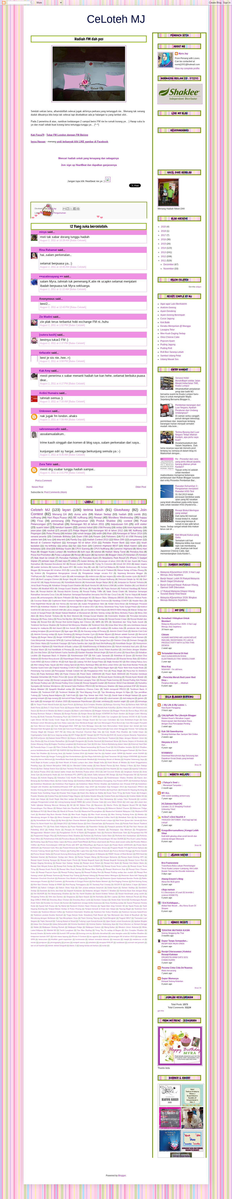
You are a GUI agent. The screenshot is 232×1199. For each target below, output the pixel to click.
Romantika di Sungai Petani (77, 881)
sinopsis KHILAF (106, 942)
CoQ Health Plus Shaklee (116, 732)
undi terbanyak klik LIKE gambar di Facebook (82, 141)
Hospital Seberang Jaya (134, 759)
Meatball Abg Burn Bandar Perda (53, 814)
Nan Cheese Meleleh (77, 820)
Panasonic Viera (112, 823)
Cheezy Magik (37, 732)
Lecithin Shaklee (124, 585)
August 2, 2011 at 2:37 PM (54, 343)
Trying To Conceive (103, 564)
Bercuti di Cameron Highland (46, 542)
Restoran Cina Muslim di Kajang (71, 878)
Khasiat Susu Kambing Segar (43, 793)
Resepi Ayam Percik (69, 860)
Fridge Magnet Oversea (98, 601)
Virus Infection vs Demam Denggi (133, 924)
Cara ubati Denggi (117, 729)
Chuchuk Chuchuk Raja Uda (88, 732)
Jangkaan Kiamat (131, 772)
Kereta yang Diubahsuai (105, 659)
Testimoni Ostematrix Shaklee (78, 912)
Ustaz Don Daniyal (41, 924)
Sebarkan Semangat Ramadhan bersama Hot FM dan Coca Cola (92, 594)
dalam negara (141, 564)
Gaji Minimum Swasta (79, 750)
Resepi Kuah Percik (47, 869)
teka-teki (61, 539)
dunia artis (80, 514)
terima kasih (93, 510)
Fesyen (97, 536)
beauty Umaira (37, 933)
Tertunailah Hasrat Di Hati (174, 653)
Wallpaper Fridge (75, 927)
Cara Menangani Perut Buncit (109, 723)
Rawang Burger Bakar (87, 677)
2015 (164, 243)
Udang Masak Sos (169, 359)
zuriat (104, 946)
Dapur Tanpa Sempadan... (174, 941)
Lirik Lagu (130, 802)
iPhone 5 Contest (79, 936)
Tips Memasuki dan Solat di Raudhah (123, 915)
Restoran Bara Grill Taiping (132, 875)
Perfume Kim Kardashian (125, 836)
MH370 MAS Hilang (118, 610)
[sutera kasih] (47, 334)
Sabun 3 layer (132, 884)
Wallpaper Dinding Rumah (53, 927)
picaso (67, 942)
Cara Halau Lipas (64, 723)
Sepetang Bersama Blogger (130, 573)
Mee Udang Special (67, 665)
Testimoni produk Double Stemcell (48, 915)
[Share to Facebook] (74, 209)
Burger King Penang (84, 637)
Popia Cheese (69, 674)
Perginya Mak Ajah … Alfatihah (174, 683)
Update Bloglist (140, 921)
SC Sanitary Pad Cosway (100, 884)
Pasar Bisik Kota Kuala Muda (131, 668)
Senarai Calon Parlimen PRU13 (78, 686)
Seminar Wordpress (52, 686)
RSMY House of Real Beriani (120, 854)
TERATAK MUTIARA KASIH (175, 930)
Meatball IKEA (48, 588)
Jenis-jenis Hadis (50, 775)
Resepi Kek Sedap (65, 866)
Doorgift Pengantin (76, 741)
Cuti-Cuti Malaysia (107, 567)
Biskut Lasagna (64, 711)
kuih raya (85, 552)
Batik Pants (35, 708)
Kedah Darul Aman (116, 604)
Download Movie (112, 741)
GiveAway (122, 510)
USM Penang (104, 527)
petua (65, 546)
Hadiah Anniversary (128, 567)
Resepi (98, 517)
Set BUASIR (39, 894)
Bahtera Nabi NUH (136, 704)
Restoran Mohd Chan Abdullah (121, 683)
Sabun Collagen (48, 888)
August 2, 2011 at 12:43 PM (55, 307)
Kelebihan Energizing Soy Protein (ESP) (111, 781)
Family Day (76, 539)
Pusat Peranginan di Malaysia (92, 854)
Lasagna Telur (167, 329)
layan (66, 510)
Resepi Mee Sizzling (93, 869)
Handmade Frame (38, 756)
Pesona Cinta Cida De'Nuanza (176, 968)
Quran (70, 677)
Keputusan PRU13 (136, 787)
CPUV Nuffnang (101, 548)
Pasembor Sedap (96, 827)
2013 (164, 252)
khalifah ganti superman (61, 939)
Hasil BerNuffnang (104, 643)
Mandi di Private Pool (69, 811)
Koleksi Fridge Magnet (71, 796)
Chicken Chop (120, 640)
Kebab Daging (47, 778)
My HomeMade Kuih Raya (44, 820)
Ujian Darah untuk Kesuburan (118, 921)
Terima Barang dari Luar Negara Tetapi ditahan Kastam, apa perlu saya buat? (187, 436)
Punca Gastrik (141, 851)
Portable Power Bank (114, 542)
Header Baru (138, 601)
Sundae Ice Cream (52, 903)
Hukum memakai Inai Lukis (127, 646)
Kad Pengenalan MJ (128, 775)
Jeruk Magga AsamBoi (85, 649)
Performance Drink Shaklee (68, 836)
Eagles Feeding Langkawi (62, 744)
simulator (92, 942)
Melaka (141, 814)
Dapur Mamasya (170, 978)
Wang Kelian (109, 927)
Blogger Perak (119, 711)
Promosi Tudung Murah (41, 851)
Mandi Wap (52, 811)
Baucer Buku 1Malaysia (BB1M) (109, 598)
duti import (57, 628)
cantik (137, 514)
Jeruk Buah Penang (39, 585)
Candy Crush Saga (56, 720)
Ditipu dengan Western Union (131, 738)
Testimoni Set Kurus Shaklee (43, 625)
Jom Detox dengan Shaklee (134, 649)
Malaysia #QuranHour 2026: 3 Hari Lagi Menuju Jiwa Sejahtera (180, 573)
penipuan (43, 942)
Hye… (164, 745)
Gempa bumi (110, 750)
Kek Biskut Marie (48, 781)
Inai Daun (87, 769)
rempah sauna (79, 942)
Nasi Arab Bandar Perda (133, 665)
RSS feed (140, 854)
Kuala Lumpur (84, 799)
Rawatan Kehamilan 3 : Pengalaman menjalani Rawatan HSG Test (186, 489)
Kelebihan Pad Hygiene (65, 784)
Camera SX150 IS (129, 717)
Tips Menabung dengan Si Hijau (115, 692)
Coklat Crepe (138, 732)
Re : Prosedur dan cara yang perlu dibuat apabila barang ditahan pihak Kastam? (187, 463)
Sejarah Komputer (74, 891)
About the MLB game (170, 882)
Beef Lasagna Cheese (49, 579)
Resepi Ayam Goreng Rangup (44, 860)
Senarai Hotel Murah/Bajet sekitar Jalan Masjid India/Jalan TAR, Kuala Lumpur (187, 382)
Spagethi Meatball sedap (60, 689)
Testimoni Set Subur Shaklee (106, 912)
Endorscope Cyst (84, 744)
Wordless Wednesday (120, 517)
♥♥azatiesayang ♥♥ (51, 276)
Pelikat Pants (54, 830)
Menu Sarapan (64, 817)
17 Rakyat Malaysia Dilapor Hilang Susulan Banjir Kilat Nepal (177, 592)
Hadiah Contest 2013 (97, 539)
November (168, 268)
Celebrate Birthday (61, 536)
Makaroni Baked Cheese (118, 808)
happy (50, 213)
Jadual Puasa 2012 (42, 772)
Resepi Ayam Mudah (134, 677)
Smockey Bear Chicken (59, 900)
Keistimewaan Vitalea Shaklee (120, 778)
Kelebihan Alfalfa (84, 781)
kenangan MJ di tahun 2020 (55, 701)
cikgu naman (168, 889)
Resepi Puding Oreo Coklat (67, 683)
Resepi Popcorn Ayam (48, 872)
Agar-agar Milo (70, 631)
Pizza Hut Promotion (41, 555)
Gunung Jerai (56, 753)
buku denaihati (101, 933)
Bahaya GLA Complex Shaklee (89, 704)
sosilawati (121, 942)
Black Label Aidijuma (83, 711)
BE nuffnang (80, 517)
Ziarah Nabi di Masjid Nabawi (125, 695)
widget (198, 287)
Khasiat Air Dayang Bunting (132, 790)
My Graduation (140, 817)
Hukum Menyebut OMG (56, 766)
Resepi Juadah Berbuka (80, 564)
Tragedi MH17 (125, 918)
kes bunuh (70, 628)
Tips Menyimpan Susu (68, 918)
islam (133, 542)
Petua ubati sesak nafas (120, 842)
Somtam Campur (101, 900)
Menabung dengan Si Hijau (42, 817)
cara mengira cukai (119, 933)
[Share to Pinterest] (78, 209)
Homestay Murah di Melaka (109, 759)
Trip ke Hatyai (131, 594)
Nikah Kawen (130, 546)
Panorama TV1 (40, 827)
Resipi (77, 555)
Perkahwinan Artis (51, 839)
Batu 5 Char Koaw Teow (54, 708)
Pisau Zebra (47, 619)
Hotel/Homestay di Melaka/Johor (97, 646)
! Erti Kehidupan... (170, 903)
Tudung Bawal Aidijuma (52, 695)
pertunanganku (46, 598)
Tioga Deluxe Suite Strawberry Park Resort (85, 915)
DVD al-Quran (39, 738)
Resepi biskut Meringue (108, 875)
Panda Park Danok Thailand (135, 823)
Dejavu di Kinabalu (78, 738)
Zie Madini (45, 316)
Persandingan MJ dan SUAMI (110, 839)
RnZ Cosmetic (56, 881)
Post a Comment (43, 480)
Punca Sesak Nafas (42, 854)
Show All (198, 765)
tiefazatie (45, 352)
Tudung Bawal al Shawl (66, 921)
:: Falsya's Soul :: (170, 782)
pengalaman (136, 539)
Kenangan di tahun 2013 (110, 561)
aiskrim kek (36, 539)
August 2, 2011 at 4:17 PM (54, 383)
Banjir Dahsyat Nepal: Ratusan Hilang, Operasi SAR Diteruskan (179, 586)
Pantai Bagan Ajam (106, 668)
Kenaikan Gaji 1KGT (85, 787)
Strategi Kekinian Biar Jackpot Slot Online (179, 734)
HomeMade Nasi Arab (64, 759)
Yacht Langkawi (66, 930)
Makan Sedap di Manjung (94, 808)
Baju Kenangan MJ (83, 598)
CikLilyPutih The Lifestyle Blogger (178, 715)
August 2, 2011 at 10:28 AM (55, 240)
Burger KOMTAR (64, 637)
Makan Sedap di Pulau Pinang (130, 570)
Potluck (79, 619)
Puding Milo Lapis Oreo (80, 851)
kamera (55, 567)
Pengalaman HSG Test (97, 671)
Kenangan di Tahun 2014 (129, 533)
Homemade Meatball (85, 759)
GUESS (63, 750)
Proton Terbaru (60, 851)
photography (55, 942)
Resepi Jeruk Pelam (91, 863)
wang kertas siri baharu (89, 946)
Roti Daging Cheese (119, 881)
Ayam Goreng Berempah (172, 315)
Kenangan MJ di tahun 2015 (53, 570)
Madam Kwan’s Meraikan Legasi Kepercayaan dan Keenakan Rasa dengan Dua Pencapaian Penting (176, 721)
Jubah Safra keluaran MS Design (101, 775)
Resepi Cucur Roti (136, 860)
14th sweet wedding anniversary (175, 796)
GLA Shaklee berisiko (123, 747)
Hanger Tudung (55, 756)
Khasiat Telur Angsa (68, 793)
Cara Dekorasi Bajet (86, 579)
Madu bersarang (168, 970)
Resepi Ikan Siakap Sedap (67, 863)
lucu (49, 539)
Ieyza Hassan (38, 141)
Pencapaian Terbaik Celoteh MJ (69, 671)
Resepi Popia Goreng (109, 680)
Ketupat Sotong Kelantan (172, 981)
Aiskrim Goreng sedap (44, 634)
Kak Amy (45, 370)
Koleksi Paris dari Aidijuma (115, 796)
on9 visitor (141, 524)
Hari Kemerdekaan (73, 756)
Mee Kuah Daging (79, 814)
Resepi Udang (89, 875)
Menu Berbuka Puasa (124, 613)
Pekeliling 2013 (37, 830)
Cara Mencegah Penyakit (136, 723)
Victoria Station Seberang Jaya (102, 924)
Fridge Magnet (80, 530)
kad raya (62, 561)
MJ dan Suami (131, 561)
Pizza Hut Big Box (65, 619)
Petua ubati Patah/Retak (77, 842)
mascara (116, 939)
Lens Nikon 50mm (114, 802)
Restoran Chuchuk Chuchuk (42, 878)
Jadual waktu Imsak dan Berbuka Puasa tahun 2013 (77, 772)
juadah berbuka (41, 567)
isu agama (94, 936)
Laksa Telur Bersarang (103, 799)
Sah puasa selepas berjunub (91, 888)
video (73, 561)
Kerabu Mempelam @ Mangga (175, 326)
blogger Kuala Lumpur (51, 552)
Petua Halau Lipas (56, 842)
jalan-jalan (36, 530)
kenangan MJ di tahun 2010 (123, 936)
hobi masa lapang (60, 936)
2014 (164, 248)
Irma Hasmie (111, 769)
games (141, 698)
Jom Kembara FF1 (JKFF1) (72, 775)
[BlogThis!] (68, 209)
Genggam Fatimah (127, 750)
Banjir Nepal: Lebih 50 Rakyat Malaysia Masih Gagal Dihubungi (179, 579)
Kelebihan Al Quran (122, 655)
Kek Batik (165, 322)
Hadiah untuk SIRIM (113, 753)
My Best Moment (71, 616)
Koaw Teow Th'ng (114, 793)
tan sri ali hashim (38, 946)
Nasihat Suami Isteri (40, 668)
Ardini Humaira (48, 393)
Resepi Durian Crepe (117, 619)
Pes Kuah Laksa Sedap (137, 839)
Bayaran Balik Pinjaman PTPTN (81, 708)
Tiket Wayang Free (88, 692)
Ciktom (165, 634)
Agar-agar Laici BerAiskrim (173, 304)
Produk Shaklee (105, 520)
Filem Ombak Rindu (64, 747)
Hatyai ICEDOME (130, 756)
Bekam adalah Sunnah (125, 634)
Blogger (122, 1175)
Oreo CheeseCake (94, 823)
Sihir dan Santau (56, 897)
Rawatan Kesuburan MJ (55, 564)
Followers (111, 536)
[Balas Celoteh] (78, 240)
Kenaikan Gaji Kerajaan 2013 (111, 787)
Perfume (87, 836)
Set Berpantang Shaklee (58, 894)
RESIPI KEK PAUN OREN (172, 944)
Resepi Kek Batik (111, 863)
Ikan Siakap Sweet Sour (49, 769)
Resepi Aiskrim (46, 591)
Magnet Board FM (130, 805)
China (69, 732)
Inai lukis (73, 604)
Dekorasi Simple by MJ (128, 579)
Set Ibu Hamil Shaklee (82, 894)
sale (93, 567)
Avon (84, 546)
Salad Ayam (112, 888)
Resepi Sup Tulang (71, 875)
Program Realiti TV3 (119, 848)
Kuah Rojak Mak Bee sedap (61, 799)
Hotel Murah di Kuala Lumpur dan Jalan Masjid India (81, 762)
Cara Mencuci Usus (42, 726)
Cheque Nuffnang (107, 579)
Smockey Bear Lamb (81, 900)
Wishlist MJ (51, 930)
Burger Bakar (47, 637)
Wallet (36, 927)
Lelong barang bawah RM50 (70, 802)
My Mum (62, 820)
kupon (88, 555)
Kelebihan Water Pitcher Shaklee (93, 784)
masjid (126, 939)
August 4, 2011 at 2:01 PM (54, 472)
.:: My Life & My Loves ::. (174, 705)
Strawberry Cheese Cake (87, 689)
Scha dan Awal (57, 891)
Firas (40, 520)
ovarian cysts (131, 576)
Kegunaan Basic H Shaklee (54, 655)
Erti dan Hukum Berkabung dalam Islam (111, 744)
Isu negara (124, 769)
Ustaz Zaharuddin (60, 924)
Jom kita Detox (40, 652)
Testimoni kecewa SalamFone (134, 912)
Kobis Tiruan (131, 793)
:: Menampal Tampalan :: (172, 785)
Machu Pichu (112, 805)
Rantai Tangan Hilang (87, 857)
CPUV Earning (82, 548)
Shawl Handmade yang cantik (131, 894)
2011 (164, 260)
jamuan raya (48, 561)
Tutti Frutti (70, 695)
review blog (82, 567)
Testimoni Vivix (98, 625)
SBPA (97, 622)
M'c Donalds (84, 570)
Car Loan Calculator (107, 720)
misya (43, 231)
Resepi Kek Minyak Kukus (42, 866)
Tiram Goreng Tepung (90, 918)
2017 (164, 235)
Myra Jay (52, 208)
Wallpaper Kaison (93, 927)
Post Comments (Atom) (55, 492)
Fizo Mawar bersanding (86, 747)
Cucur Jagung (167, 318)
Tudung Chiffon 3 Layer (56, 576)
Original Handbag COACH (64, 668)
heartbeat (72, 552)
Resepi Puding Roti (92, 872)
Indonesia (98, 769)
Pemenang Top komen (41, 671)
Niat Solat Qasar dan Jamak (128, 820)
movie (33, 942)
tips (74, 546)
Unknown (45, 411)
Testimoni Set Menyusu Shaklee (74, 625)
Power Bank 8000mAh (115, 674)
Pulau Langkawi (63, 555)
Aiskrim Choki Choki (119, 631)
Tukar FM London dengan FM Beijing (67, 135)
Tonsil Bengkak (109, 918)
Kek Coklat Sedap (66, 781)
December (168, 264)
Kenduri (143, 555)
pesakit (63, 530)
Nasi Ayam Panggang (170, 708)
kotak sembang (103, 701)
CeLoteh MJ (116, 19)
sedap (119, 527)
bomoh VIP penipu (68, 933)
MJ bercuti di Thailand (103, 570)
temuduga (142, 701)
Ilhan (109, 533)
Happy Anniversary (52, 582)
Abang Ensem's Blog (172, 879)
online (118, 576)
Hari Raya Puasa (57, 517)
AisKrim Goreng (168, 307)
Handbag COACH (120, 601)
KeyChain (113, 790)
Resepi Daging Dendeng (41, 863)
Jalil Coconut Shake (111, 772)
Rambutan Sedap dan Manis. (61, 857)
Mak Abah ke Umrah (44, 558)
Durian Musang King (39, 744)
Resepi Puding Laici (42, 683)
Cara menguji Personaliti (96, 729)
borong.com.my (85, 933)
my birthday (51, 546)
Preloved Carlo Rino (50, 848)
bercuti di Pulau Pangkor (72, 698)
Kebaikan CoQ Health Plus (69, 778)
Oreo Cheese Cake (169, 337)
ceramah (91, 698)
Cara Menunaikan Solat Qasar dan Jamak (121, 726)
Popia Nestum (110, 588)
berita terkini (51, 933)
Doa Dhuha (36, 741)
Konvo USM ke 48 (53, 662)
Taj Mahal (62, 906)
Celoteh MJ (40, 510)
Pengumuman (60, 213)
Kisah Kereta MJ (92, 585)
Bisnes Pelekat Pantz (137, 598)
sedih (99, 533)
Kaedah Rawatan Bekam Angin (91, 652)
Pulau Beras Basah (101, 851)
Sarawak (43, 891)
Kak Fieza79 (37, 135)
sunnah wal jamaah (136, 942)
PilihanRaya (88, 845)
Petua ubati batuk (98, 842)
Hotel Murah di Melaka (117, 762)
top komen (100, 555)
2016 (164, 239)
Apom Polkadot (64, 598)
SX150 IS (118, 884)
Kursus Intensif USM (54, 610)
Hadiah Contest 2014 (75, 753)
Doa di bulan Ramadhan (54, 741)
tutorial (97, 552)
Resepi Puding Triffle (92, 591)
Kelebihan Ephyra (139, 781)
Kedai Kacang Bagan (94, 778)
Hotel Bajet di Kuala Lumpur (43, 762)
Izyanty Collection (139, 769)
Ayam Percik (68, 704)
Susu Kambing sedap (114, 903)
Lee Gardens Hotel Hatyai (95, 610)
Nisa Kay (166, 666)
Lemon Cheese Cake (94, 802)
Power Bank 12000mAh (123, 845)
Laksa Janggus (73, 610)
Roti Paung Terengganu (76, 884)
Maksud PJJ (39, 811)
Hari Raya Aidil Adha (92, 756)
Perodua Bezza (68, 839)
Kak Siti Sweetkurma (172, 731)
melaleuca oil (138, 939)
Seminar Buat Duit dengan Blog (133, 891)
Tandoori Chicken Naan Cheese (83, 906)
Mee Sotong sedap (102, 613)
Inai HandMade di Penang (59, 649)
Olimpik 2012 (62, 823)
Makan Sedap (102, 514)
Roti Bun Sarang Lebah (172, 352)
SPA (106, 622)
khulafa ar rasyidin (88, 628)
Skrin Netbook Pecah (130, 897)
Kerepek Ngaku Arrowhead (58, 790)
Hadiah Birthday (88, 561)
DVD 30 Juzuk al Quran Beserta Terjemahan (128, 735)
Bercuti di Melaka (47, 711)
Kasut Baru (130, 652)
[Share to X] (71, 209)
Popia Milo (96, 588)
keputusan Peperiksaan (81, 701)
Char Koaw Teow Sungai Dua (97, 640)
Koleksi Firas (53, 796)
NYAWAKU (167, 753)
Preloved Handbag (129, 588)
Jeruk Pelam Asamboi (108, 649)
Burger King (68, 579)
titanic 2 (73, 946)
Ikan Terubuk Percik (71, 769)
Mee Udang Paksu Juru (136, 662)
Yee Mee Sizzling (84, 930)
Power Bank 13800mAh (90, 674)
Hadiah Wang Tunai (115, 552)
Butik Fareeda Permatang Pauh (54, 717)
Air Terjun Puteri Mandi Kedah (46, 704)
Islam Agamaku (134, 527)
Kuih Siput (69, 662)
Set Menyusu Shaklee (105, 686)
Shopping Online (38, 897)
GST (55, 750)
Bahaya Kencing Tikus (115, 704)
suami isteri (42, 527)
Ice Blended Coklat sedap (81, 766)
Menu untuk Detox (111, 665)
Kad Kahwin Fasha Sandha (63, 652)
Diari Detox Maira (38, 643)
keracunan (43, 939)
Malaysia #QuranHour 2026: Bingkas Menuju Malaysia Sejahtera (178, 598)
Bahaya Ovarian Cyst (85, 634)
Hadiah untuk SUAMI (135, 753)
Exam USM (82, 536)
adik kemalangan (77, 576)
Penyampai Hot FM (139, 833)
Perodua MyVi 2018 (86, 839)
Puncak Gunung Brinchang (65, 854)
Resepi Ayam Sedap (95, 619)
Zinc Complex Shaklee (134, 930)
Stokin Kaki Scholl (119, 900)
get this (161, 1011)
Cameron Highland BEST (105, 546)
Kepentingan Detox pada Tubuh (77, 659)
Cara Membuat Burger (84, 723)
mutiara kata (117, 628)
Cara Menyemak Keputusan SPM (45, 640)
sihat (48, 548)
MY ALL (165, 793)
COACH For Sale (78, 717)
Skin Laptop (112, 897)
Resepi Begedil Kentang (114, 860)
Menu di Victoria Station (84, 817)
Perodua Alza (136, 552)
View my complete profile (187, 68)
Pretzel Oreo (84, 848)
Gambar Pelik (96, 750)
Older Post (141, 487)
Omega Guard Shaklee (68, 588)
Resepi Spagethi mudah (93, 683)
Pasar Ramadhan (78, 827)
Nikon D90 (119, 539)
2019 (164, 231)
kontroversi (80, 939)
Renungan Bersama (108, 857)
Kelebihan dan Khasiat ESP (123, 784)
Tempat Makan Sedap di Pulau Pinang (64, 909)
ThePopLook (36, 576)
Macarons (98, 805)
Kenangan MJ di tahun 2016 (82, 542)
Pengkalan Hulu (94, 833)
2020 (164, 226)
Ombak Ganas (77, 823)
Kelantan (130, 555)
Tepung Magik (125, 909)
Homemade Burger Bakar (96, 582)
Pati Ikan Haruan (136, 827)
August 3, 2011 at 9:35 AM (54, 454)
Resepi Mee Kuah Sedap (70, 869)
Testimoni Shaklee (67, 692)
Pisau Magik (116, 671)
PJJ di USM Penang (131, 536)
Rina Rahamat (48, 249)
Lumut (72, 570)
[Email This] (64, 209)
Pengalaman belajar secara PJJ (97, 573)
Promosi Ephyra (137, 848)
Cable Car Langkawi (109, 717)
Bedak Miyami (104, 634)
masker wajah (119, 701)
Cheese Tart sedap (136, 729)
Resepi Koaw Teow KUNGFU (88, 866)
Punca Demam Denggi (122, 851)
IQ (112, 582)
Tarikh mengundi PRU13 (114, 689)
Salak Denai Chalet (115, 591)
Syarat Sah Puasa (47, 906)
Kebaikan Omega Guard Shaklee (66, 585)
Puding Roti (166, 348)
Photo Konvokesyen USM (51, 845)
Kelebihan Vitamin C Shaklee (53, 607)
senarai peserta (38, 536)
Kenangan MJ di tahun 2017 (82, 607)
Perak (85, 588)
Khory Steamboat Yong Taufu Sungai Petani (117, 607)
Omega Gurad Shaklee (93, 616)
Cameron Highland (122, 548)
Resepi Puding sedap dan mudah (118, 872)
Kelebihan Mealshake (43, 784)
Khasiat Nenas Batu (128, 659)
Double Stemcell (94, 741)
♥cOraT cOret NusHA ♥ (173, 817)
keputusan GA (119, 524)
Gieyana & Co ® (169, 742)
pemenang (57, 520)
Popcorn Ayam (103, 845)
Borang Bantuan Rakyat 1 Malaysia (46, 714)
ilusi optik (35, 701)
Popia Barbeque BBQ (49, 674)
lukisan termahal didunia (98, 939)
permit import (55, 631)
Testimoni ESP (48, 692)
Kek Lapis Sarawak (101, 655)
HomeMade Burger (124, 643)
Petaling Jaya (39, 842)
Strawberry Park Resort (113, 558)
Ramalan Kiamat (38, 857)
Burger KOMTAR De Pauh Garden (110, 714)
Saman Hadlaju (128, 888)
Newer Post (37, 487)
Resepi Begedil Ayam (90, 860)
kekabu (105, 936)
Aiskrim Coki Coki (139, 631)
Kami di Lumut (115, 652)
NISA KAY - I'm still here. (172, 669)
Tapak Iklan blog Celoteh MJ (113, 906)
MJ (71, 805)
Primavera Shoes (100, 848)
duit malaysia (128, 698)
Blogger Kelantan (102, 711)
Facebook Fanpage (58, 643)
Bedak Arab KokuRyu (107, 708)
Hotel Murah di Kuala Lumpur (66, 646)
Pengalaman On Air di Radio (72, 833)
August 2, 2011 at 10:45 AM (55, 267)
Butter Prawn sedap (106, 637)
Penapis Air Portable (74, 830)
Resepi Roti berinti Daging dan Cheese (73, 622)
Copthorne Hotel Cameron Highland (67, 601)
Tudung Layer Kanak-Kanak (91, 921)
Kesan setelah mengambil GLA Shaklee (89, 790)
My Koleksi (36, 573)
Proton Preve (58, 677)
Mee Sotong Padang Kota (122, 814)
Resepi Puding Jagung (71, 872)
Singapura (71, 897)
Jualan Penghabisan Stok (92, 604)
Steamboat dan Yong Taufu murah (127, 622)
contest (128, 520)
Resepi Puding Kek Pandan (135, 680)
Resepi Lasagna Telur (86, 680)
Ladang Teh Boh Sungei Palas (90, 662)
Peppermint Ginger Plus (44, 836)
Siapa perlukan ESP (127, 686)
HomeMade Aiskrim (73, 582)
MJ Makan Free (83, 805)
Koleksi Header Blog (92, 796)
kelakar (68, 533)
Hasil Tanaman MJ (112, 756)
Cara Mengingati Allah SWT (66, 726)
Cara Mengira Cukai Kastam (131, 637)
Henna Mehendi (45, 759)
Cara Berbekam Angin (129, 720)
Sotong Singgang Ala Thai (172, 933)
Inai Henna (60, 604)
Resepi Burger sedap (40, 680)
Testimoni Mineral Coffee (52, 912)
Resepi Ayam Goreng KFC (132, 857)
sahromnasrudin (49, 428)
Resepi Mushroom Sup (115, 869)
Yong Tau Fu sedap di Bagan (108, 930)
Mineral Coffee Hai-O (106, 817)
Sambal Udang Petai (170, 355)
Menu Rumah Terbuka (49, 616)
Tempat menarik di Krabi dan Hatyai (100, 909)
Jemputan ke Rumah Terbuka (130, 582)
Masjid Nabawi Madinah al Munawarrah (72, 613)
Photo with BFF (72, 845)
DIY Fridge (75, 735)
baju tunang (53, 698)
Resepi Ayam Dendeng (111, 677)
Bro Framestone (169, 863)
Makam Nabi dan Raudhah (67, 808)
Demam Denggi (137, 640)
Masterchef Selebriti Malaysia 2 (119, 811)
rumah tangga (84, 533)
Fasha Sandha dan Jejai (81, 643)
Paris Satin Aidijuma (58, 827)
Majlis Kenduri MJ (114, 662)
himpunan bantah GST (40, 936)
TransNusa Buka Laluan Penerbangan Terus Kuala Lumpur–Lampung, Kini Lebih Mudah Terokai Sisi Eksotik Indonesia (179, 868)
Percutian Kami (90, 558)
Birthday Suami (63, 548)
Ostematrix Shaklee (117, 616)
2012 (164, 256)
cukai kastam (113, 698)
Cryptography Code (39, 735)
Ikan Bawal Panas (104, 766)
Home (89, 487)
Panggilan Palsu (87, 668)
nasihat (50, 530)
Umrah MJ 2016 (123, 564)
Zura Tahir (45, 464)
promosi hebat (85, 527)
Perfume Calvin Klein (103, 836)
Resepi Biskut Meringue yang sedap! (187, 511)
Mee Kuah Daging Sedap (172, 333)
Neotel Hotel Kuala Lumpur (101, 820)
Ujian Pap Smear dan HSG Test (93, 695)
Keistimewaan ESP (79, 655)
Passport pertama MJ (117, 827)
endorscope (94, 576)
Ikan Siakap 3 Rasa (124, 766)
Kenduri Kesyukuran (50, 659)
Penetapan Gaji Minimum (121, 830)
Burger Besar (86, 714)
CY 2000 (93, 717)
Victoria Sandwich (78, 924)
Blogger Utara (116, 555)
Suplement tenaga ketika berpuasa (87, 903)
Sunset (66, 903)
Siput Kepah (84, 897)
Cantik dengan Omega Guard (82, 720)
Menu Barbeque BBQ (89, 665)
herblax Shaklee (137, 933)
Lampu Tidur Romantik (126, 799)
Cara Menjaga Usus (90, 726)
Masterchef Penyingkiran (92, 811)
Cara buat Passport (74, 729)
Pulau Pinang (53, 533)
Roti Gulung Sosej (139, 881)
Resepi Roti (46, 622)
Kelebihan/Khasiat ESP (63, 787)
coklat (100, 698)
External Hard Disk (139, 744)
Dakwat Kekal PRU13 (58, 738)
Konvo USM (108, 585)
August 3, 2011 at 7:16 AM (54, 401)
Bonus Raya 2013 (136, 711)
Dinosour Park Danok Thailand (103, 738)
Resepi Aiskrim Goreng (68, 591)
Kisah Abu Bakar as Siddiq (91, 793)
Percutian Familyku (68, 558)
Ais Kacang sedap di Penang (93, 631)
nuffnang (36, 517)
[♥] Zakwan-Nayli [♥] (171, 803)
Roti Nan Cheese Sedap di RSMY (48, 884)
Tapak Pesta (134, 906)
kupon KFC (68, 567)
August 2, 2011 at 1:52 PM (54, 325)
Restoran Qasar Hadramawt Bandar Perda (121, 878)
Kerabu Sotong (37, 790)
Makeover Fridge (140, 808)
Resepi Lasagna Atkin (63, 680)
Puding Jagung (167, 344)
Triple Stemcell (46, 921)
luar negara (108, 576)
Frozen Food (105, 747)
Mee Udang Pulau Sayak (45, 665)
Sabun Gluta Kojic (66, 888)
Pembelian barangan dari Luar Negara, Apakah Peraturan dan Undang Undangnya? (187, 409)
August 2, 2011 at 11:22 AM (55, 289)
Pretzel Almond (69, 848)
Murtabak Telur (125, 817)
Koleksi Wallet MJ (137, 796)
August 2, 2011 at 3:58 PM (54, 361)
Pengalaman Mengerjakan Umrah (61, 573)
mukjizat (104, 628)
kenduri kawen (63, 527)
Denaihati (58, 524)
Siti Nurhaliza (98, 897)
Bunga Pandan (71, 714)
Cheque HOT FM (54, 732)
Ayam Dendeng (65, 634)
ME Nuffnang (135, 530)
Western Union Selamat (129, 927)
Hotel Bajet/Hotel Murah (41, 604)
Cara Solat (57, 729)
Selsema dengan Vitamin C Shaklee (101, 891)
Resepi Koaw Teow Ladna (116, 866)
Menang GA (59, 514)
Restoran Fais (94, 878)
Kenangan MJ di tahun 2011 (87, 524)
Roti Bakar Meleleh (100, 881)
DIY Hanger (88, 735)
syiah (132, 701)
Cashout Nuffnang (72, 640)
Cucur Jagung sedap (59, 735)
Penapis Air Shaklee (96, 830)
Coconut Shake (41, 601)
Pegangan (36, 533)
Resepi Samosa (53, 875)
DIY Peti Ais (101, 735)
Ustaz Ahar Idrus (115, 625)
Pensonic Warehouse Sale (116, 833)
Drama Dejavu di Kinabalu (133, 741)
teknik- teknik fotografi (57, 946)
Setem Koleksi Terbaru (105, 894)
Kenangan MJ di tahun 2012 (108, 530)
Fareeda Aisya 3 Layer (43, 747)
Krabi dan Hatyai (38, 799)
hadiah (43, 213)
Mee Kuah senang (99, 814)
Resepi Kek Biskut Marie (133, 863)
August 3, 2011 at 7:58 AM (54, 419)
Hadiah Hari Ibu (94, 753)
